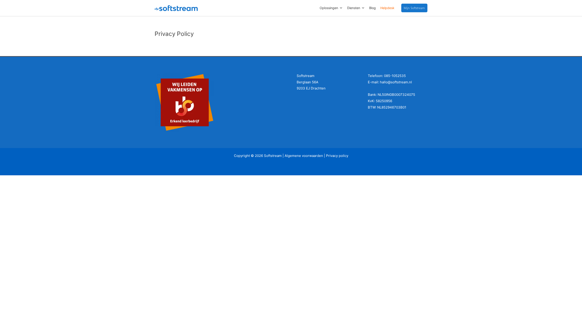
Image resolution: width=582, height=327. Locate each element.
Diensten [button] (353, 8)
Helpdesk (387, 8)
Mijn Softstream (414, 8)
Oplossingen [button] (329, 8)
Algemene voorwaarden (304, 156)
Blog (372, 8)
